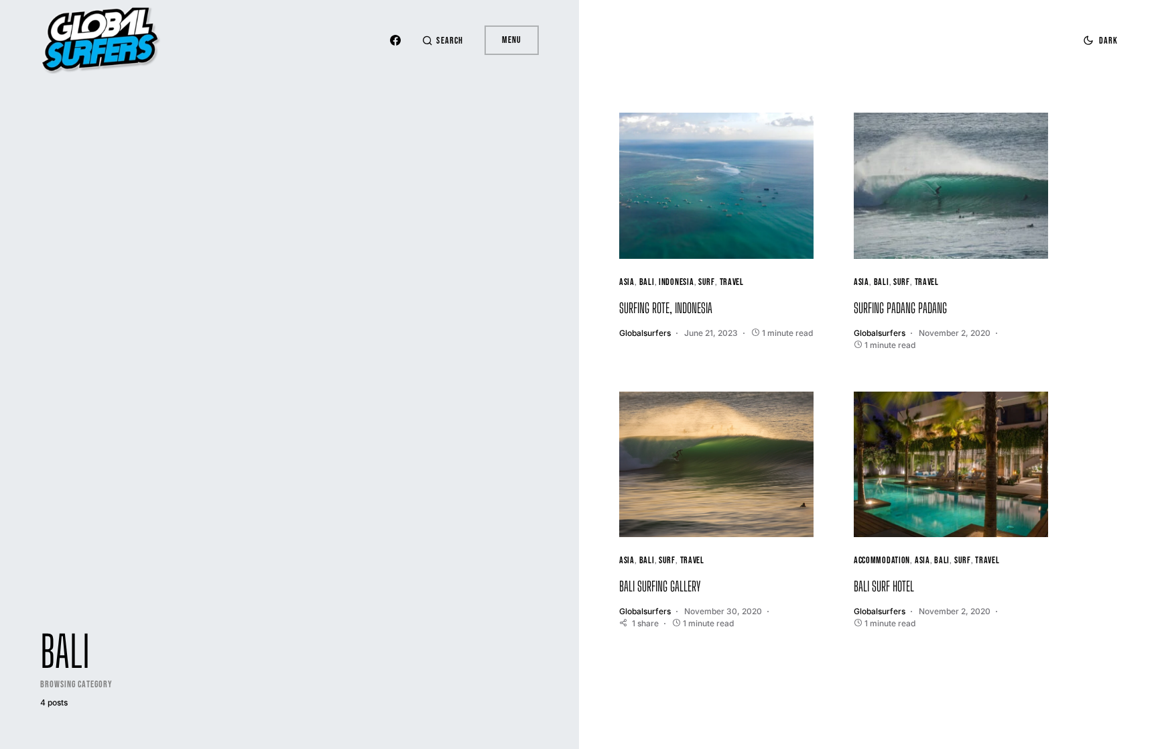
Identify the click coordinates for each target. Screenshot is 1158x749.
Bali (647, 282)
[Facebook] (395, 40)
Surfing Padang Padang (900, 308)
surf (706, 282)
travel (732, 282)
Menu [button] (511, 40)
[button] (442, 41)
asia (627, 282)
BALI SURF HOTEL (884, 586)
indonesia (676, 282)
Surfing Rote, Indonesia (665, 308)
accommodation (882, 560)
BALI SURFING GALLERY (660, 586)
